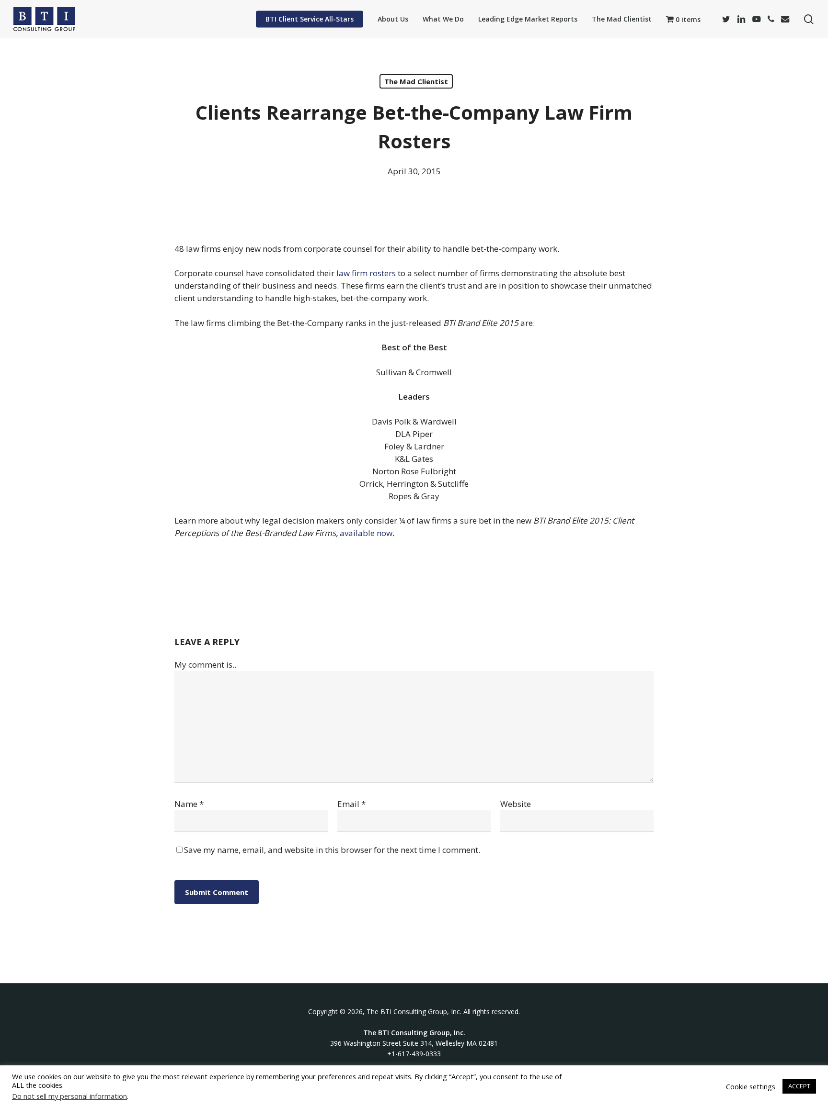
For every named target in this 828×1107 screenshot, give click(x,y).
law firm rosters (366, 273)
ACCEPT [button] (799, 1086)
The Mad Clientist (416, 81)
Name (189, 803)
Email (351, 803)
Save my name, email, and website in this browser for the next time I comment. (332, 849)
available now (366, 532)
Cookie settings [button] (750, 1086)
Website (515, 803)
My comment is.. (205, 664)
